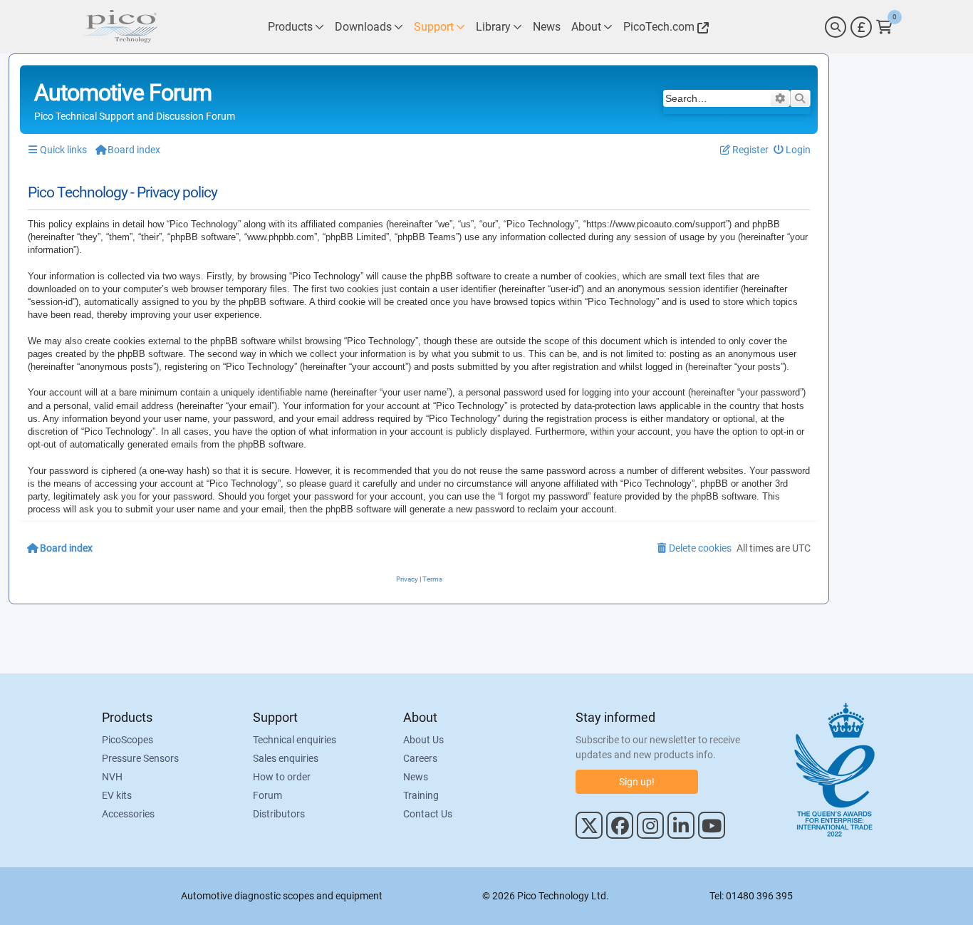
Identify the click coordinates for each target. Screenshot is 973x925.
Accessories (128, 814)
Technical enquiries (294, 739)
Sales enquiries (285, 758)
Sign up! (637, 781)
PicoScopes (127, 739)
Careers (420, 758)
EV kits (117, 795)
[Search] (835, 27)
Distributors (279, 814)
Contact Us (427, 814)
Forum (267, 795)
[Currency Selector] (861, 27)
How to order (282, 776)
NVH (112, 776)
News (415, 776)
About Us (423, 739)
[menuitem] (792, 150)
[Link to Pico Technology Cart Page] (884, 27)
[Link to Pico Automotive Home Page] (119, 26)
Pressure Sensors (140, 758)
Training (421, 795)
